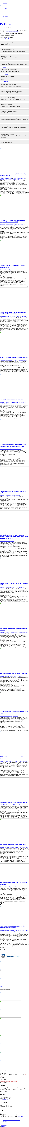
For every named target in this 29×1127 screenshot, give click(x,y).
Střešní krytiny (24, 930)
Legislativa (11, 269)
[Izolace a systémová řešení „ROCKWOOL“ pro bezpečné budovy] (14, 148)
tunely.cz (5, 3)
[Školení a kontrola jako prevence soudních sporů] (14, 332)
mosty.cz (5, 1)
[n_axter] (10, 977)
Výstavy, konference (21, 316)
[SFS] (1, 986)
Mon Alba (20, 1116)
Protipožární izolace (4, 179)
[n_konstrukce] (10, 1016)
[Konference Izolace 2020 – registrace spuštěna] (14, 819)
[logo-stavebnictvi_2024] (10, 1059)
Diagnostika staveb (8, 402)
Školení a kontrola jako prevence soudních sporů (14, 357)
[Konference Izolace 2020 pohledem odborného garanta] (14, 603)
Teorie (16, 269)
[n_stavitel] (10, 1042)
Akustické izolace (4, 178)
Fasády (14, 178)
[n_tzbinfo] (10, 1068)
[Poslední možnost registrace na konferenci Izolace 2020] (14, 692)
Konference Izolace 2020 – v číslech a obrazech (13, 673)
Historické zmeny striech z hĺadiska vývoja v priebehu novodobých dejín (13, 926)
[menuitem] (16, 1)
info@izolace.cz (6, 1099)
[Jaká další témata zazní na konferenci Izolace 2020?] (14, 732)
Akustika (10, 178)
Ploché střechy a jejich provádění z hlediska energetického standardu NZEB (12, 221)
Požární (11, 224)
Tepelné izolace (16, 179)
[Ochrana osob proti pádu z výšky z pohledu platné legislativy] (14, 240)
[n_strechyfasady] (10, 1008)
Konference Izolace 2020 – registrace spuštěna (13, 844)
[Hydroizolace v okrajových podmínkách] (14, 374)
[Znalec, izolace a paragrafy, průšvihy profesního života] (14, 558)
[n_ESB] (10, 1025)
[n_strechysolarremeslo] (10, 999)
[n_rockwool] (10, 968)
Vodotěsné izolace (23, 360)
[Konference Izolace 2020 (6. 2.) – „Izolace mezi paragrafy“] (14, 863)
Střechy (11, 179)
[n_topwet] (10, 985)
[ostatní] (2, 316)
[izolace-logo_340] (3, 8)
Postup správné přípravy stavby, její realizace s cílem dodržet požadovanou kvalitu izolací (13, 445)
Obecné (16, 886)
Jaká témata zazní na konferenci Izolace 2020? (13, 802)
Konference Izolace (21, 178)
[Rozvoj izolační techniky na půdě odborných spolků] (14, 466)
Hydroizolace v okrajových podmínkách (11, 399)
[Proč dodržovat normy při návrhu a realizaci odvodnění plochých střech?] (14, 287)
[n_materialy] (10, 1033)
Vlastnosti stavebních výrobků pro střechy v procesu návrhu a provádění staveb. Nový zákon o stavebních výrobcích (14, 536)
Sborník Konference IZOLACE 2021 (8, 1081)
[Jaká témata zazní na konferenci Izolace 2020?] (14, 777)
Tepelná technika (21, 224)
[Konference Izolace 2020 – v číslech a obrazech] (14, 648)
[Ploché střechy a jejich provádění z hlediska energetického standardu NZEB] (14, 195)
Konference (5, 24)
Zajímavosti (12, 931)
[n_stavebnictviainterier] (10, 1051)
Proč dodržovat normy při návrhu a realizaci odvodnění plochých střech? (13, 312)
